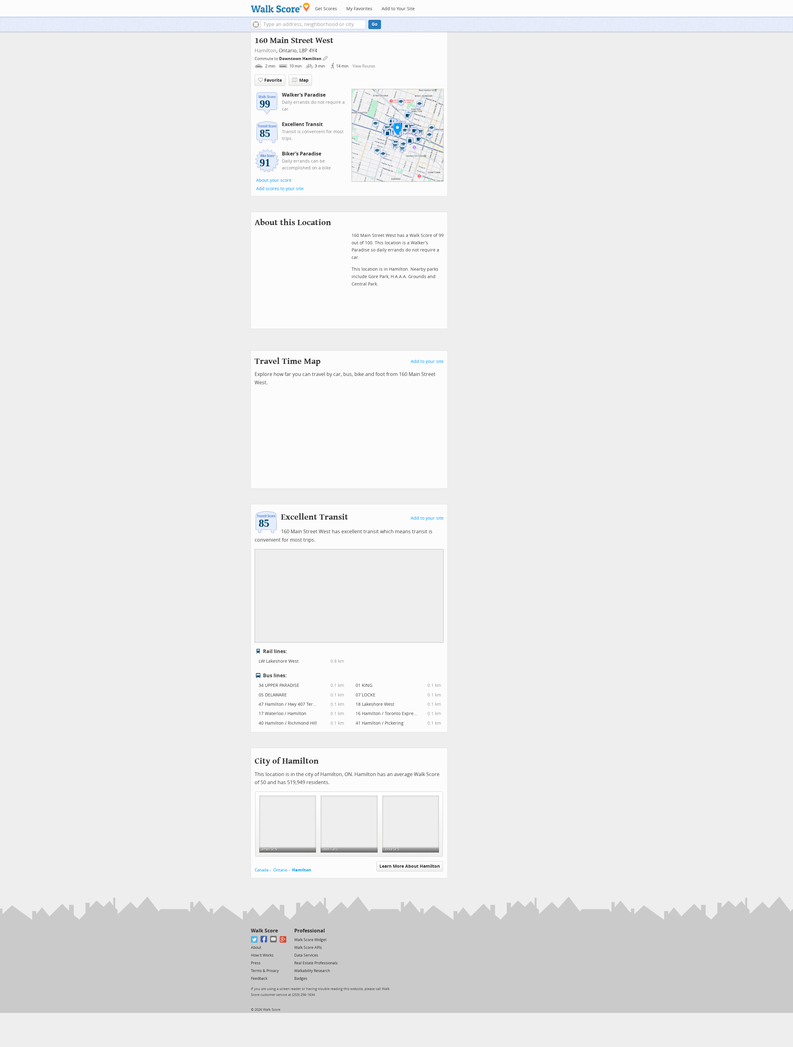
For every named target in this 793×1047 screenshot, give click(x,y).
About (256, 947)
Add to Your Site (398, 8)
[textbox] (313, 24)
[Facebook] (264, 939)
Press (256, 963)
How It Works (262, 955)
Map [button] (304, 80)
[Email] (273, 939)
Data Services (306, 955)
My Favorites (359, 8)
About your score (273, 180)
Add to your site (427, 361)
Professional (309, 931)
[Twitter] (254, 939)
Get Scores (326, 8)
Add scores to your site (280, 188)
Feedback (259, 978)
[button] (256, 24)
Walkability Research (312, 971)
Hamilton (265, 51)
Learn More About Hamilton (409, 866)
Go (375, 24)
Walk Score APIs (308, 947)
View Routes (364, 66)
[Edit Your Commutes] (325, 58)
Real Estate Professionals (316, 963)
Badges (300, 978)
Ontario (280, 870)
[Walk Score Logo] (280, 7)
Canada (262, 870)
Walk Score (264, 931)
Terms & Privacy (265, 971)
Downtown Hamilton (300, 58)
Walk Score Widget (310, 940)
